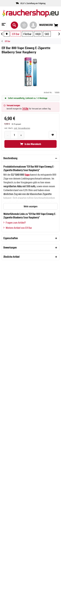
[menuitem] (3, 24)
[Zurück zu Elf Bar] (3, 41)
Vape (27, 174)
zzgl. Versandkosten (22, 128)
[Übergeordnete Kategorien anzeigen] (6, 34)
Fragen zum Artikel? (16, 222)
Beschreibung (10, 158)
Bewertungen (10, 247)
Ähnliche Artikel (11, 256)
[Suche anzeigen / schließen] (14, 25)
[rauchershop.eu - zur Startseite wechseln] (30, 16)
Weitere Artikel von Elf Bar (19, 228)
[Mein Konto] (33, 25)
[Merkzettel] (24, 25)
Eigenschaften (10, 238)
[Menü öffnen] (3, 24)
